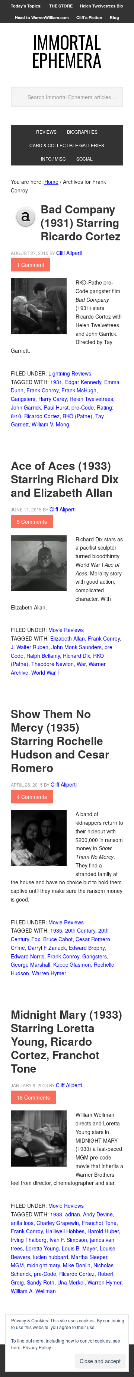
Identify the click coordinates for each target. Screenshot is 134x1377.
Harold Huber (103, 1231)
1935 (56, 930)
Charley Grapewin (57, 1222)
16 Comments (33, 1097)
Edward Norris (27, 956)
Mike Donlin (76, 1265)
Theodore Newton (52, 664)
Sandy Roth (40, 1282)
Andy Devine (98, 1214)
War (81, 664)
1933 (56, 1214)
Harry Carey (52, 398)
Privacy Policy (37, 1347)
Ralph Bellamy (43, 655)
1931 (56, 382)
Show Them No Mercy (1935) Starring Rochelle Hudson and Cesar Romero (60, 740)
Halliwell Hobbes (65, 1231)
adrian (72, 1214)
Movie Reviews (66, 629)
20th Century (80, 930)
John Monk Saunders (76, 647)
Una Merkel (70, 1282)
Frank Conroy (42, 390)
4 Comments (32, 796)
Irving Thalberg (29, 1239)
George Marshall (30, 964)
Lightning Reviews (69, 373)
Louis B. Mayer (79, 1248)
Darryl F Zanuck (47, 947)
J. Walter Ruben (29, 647)
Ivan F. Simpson (68, 1239)
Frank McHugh (78, 390)
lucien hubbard (50, 1257)
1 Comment (30, 264)
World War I (45, 672)
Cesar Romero (93, 939)
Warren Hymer (49, 973)
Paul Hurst (56, 407)
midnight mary (43, 1265)
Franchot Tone (99, 1222)
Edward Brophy (87, 947)
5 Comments (32, 521)
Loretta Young (42, 1248)
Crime (18, 947)
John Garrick (26, 407)
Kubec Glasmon (72, 964)
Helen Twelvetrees (91, 398)
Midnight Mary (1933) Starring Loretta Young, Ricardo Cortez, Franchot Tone (66, 1041)
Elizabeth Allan (67, 638)
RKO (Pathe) (77, 416)
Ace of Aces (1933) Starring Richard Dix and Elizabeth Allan (65, 478)
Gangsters (23, 398)
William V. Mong (50, 424)
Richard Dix (76, 655)
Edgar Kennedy (83, 382)
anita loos (22, 1222)
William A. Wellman (33, 1291)
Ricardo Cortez (42, 416)
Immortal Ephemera (67, 50)
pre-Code (82, 407)
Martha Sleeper (89, 1257)
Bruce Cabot (58, 939)
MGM (17, 1265)
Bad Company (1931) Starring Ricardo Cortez (81, 222)
